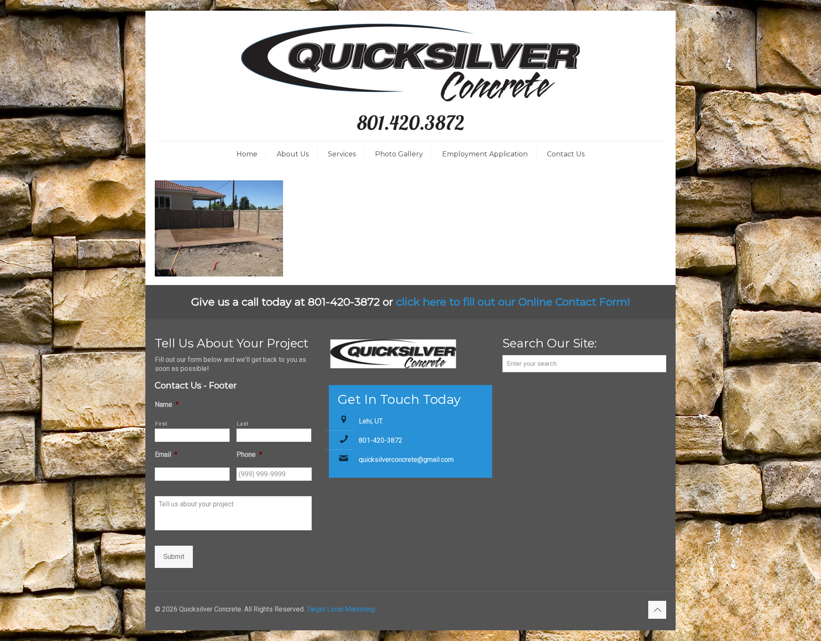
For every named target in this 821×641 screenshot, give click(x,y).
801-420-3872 (380, 440)
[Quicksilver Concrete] (410, 76)
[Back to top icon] (657, 610)
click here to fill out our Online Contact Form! (513, 301)
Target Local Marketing (341, 609)
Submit (173, 557)
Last (243, 423)
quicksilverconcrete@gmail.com (406, 460)
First (161, 423)
